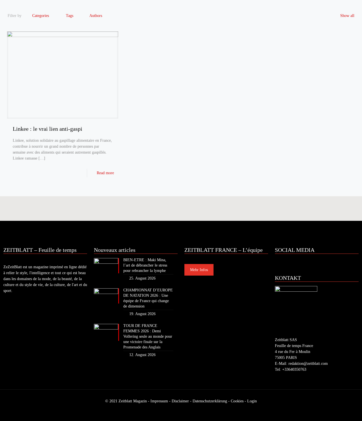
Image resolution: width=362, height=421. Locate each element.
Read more (105, 173)
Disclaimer (180, 401)
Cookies (237, 401)
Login (252, 401)
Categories (40, 16)
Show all (347, 16)
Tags (69, 16)
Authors (95, 16)
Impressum (159, 401)
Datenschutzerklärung (210, 401)
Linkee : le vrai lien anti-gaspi (47, 129)
